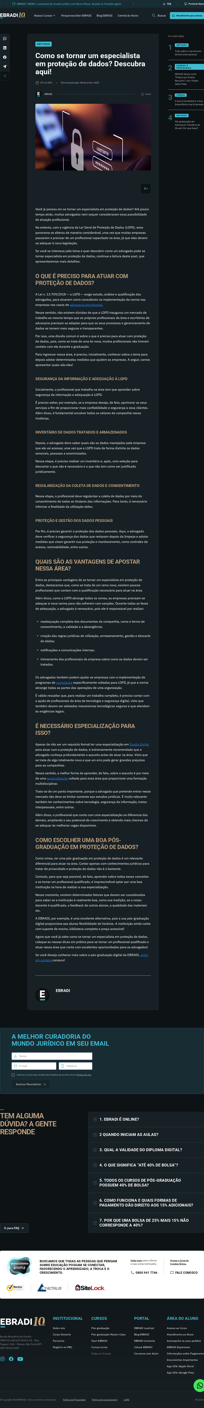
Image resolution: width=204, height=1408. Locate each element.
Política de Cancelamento (104, 1399)
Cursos (99, 1318)
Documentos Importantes (182, 1360)
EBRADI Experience (178, 1347)
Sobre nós (59, 1328)
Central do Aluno (128, 15)
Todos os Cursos (101, 1353)
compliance (64, 682)
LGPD (126, 1399)
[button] (133, 3)
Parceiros (58, 1341)
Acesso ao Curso (177, 1328)
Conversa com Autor (146, 1353)
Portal (141, 1318)
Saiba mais (136, 1260)
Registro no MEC (63, 1347)
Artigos (43, 44)
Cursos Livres (99, 1347)
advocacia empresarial (86, 305)
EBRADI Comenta (144, 1341)
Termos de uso (83, 1074)
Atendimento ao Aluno (180, 1334)
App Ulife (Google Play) (180, 1372)
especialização (57, 778)
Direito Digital (139, 744)
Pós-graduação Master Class (108, 1334)
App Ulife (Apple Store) (180, 1366)
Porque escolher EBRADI (76, 15)
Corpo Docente (62, 1334)
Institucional (68, 1318)
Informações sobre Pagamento (185, 1353)
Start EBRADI (99, 1341)
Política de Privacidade (74, 1399)
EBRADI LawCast (144, 1328)
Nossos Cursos (43, 15)
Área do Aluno (182, 1318)
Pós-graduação (100, 1328)
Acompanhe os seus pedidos (184, 1341)
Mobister (199, 1399)
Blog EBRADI (105, 15)
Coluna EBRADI (143, 1347)
